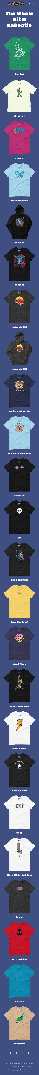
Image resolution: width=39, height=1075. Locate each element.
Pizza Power (19, 748)
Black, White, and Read (19, 875)
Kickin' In (19, 495)
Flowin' (19, 158)
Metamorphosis (19, 200)
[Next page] (34, 1053)
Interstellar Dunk (19, 706)
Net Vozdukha (19, 959)
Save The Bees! (19, 622)
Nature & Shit (19, 327)
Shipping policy (13, 1070)
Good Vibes (19, 664)
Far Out (19, 74)
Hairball (19, 1001)
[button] (4, 3)
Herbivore (19, 1043)
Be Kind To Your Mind (19, 453)
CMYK (19, 833)
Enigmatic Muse (19, 580)
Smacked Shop (16, 1063)
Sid (19, 538)
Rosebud (19, 242)
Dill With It (19, 116)
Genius (19, 917)
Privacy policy (14, 1066)
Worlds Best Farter (19, 411)
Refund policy (28, 1063)
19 (28, 1053)
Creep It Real (19, 791)
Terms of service (26, 1066)
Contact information (26, 1070)
